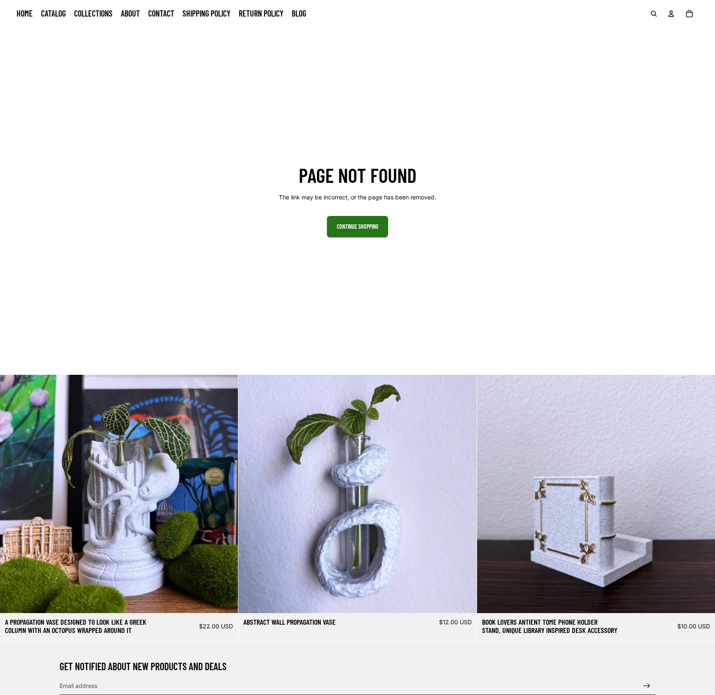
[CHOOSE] (463, 600)
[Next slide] (225, 494)
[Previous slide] (12, 494)
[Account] (671, 14)
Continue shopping (357, 226)
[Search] (654, 14)
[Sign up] (646, 686)
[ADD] (225, 600)
